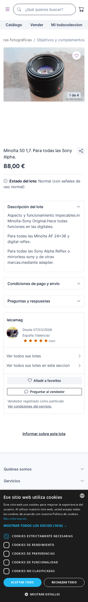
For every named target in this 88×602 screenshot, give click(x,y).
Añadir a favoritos (47, 381)
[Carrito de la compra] (81, 9)
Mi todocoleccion (66, 24)
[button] (44, 207)
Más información (15, 519)
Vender (36, 24)
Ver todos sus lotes (24, 356)
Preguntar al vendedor (47, 392)
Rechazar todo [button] (64, 582)
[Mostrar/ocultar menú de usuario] (6, 9)
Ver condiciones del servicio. (30, 406)
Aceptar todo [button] (22, 582)
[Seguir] (76, 55)
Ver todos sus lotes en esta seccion (38, 365)
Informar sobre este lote (44, 433)
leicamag (15, 319)
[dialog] (44, 546)
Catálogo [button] (14, 24)
